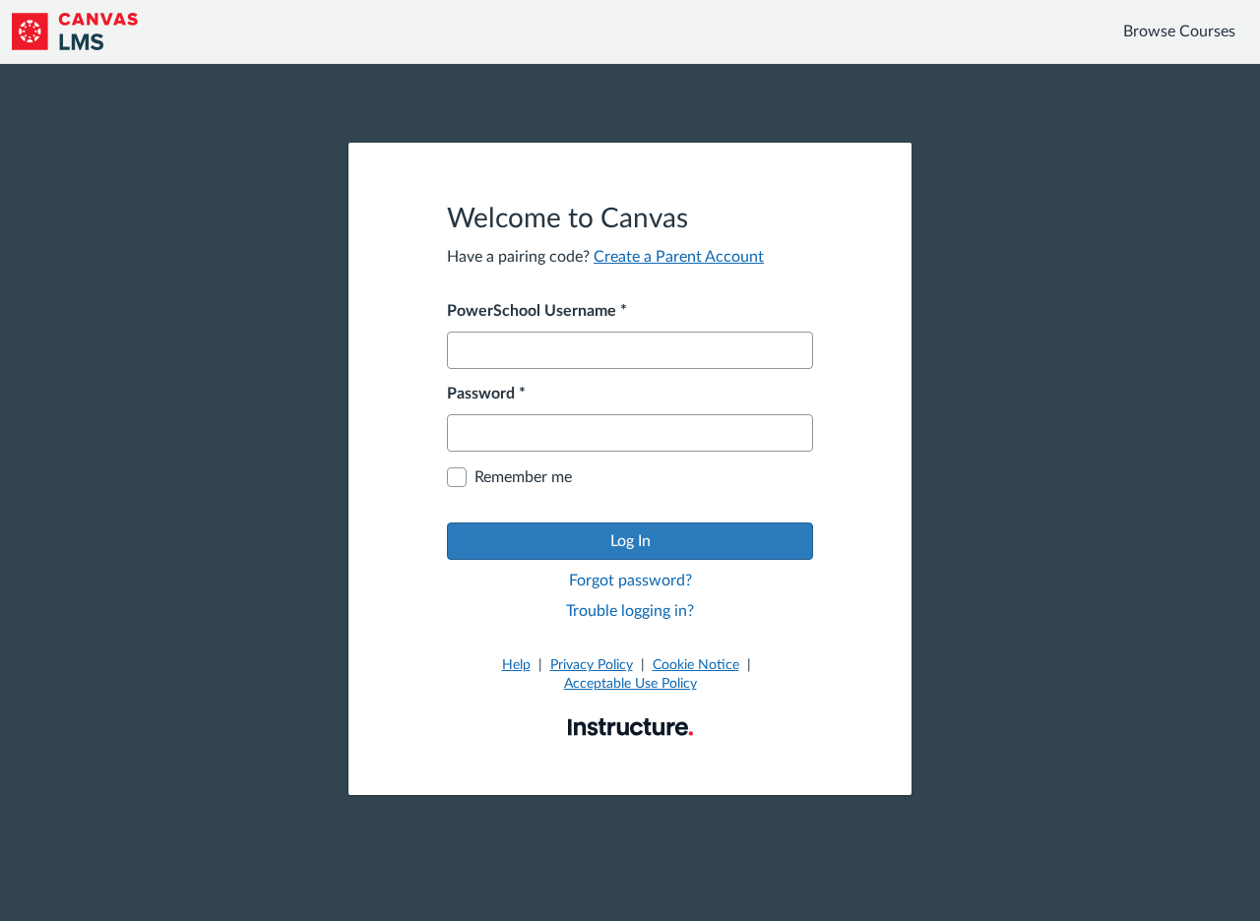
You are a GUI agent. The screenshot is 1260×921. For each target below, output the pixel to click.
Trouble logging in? (630, 611)
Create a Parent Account (679, 257)
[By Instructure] (630, 726)
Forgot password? (630, 580)
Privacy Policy (591, 665)
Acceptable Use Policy (630, 684)
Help (516, 665)
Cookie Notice (696, 665)
